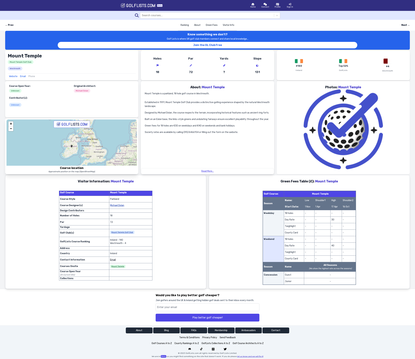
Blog (166, 330)
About (197, 25)
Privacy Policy (209, 337)
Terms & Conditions (189, 337)
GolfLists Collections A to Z (216, 343)
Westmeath (15, 68)
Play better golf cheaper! (207, 317)
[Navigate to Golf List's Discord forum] (190, 349)
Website (13, 76)
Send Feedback (228, 337)
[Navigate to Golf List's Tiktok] (201, 349)
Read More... (207, 171)
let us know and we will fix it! (250, 356)
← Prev (9, 25)
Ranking (185, 25)
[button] (72, 146)
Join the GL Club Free (207, 45)
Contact (275, 330)
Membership (221, 330)
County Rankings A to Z (186, 343)
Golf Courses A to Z (162, 343)
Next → (405, 25)
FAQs (193, 330)
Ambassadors (248, 330)
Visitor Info (228, 25)
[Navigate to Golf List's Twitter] (225, 349)
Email (23, 76)
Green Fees (212, 25)
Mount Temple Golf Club (20, 62)
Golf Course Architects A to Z (248, 343)
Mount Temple (117, 266)
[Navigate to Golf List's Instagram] (213, 349)
